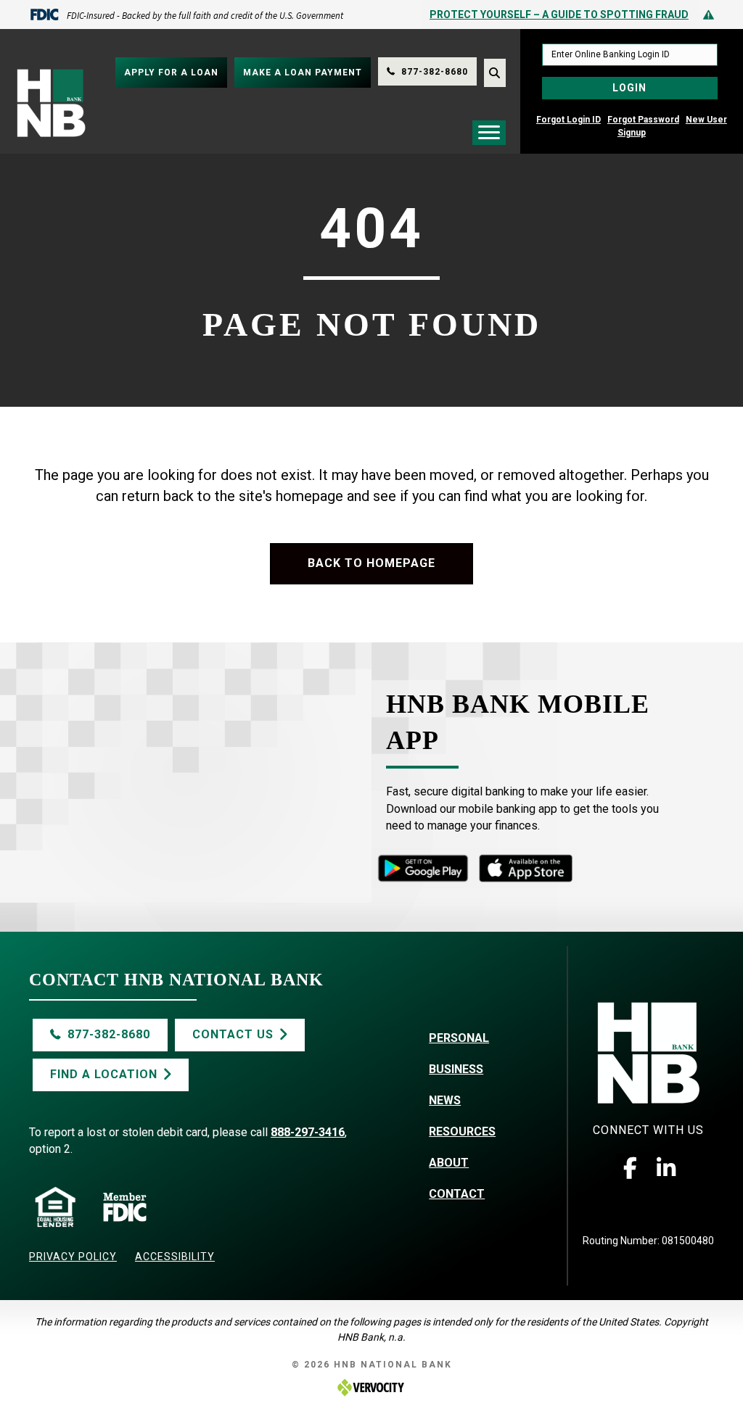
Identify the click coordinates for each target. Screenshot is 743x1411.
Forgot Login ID (568, 120)
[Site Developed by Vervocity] (371, 1387)
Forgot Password (643, 120)
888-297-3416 (308, 1132)
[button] (629, 1168)
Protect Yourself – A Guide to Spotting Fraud (559, 14)
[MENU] (489, 132)
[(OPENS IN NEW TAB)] (423, 867)
